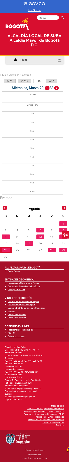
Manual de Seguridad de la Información (46, 419)
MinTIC (11, 332)
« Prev (47, 88)
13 (40, 237)
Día (40, 81)
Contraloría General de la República (24, 286)
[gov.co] (34, 4)
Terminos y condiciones (53, 422)
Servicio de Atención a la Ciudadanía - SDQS (44, 414)
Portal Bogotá (14, 271)
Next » (58, 88)
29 (63, 250)
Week (24, 81)
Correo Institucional (17, 314)
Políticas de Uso (34, 454)
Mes (10, 81)
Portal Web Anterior (17, 317)
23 (5, 250)
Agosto (34, 208)
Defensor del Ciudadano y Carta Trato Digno (44, 411)
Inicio (23, 60)
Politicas (60, 425)
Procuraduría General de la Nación (23, 282)
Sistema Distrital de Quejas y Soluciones (26, 307)
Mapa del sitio (57, 405)
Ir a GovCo (34, 10)
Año (51, 81)
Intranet (11, 311)
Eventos (26, 74)
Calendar (14, 74)
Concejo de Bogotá (16, 289)
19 (28, 243)
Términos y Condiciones (34, 450)
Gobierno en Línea (16, 336)
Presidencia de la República (20, 329)
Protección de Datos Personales (49, 416)
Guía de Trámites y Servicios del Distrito (45, 408)
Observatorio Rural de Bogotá (21, 304)
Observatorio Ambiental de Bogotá (23, 301)
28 (51, 250)
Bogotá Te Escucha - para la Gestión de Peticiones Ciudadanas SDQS (23, 381)
